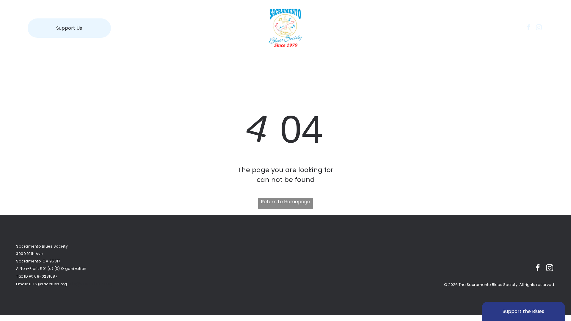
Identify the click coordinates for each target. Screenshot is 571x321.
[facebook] (528, 28)
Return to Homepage (285, 201)
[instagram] (538, 28)
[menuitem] (155, 60)
